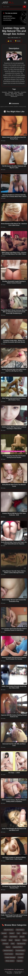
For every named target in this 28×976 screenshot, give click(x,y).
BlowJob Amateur (8, 929)
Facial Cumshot (9, 954)
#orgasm (20, 93)
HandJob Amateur (8, 950)
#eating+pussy (19, 95)
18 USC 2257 (18, 973)
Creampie (5, 943)
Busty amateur (19, 954)
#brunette (17, 92)
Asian (12, 943)
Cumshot (20, 957)
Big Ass (8, 947)
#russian (7, 93)
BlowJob (17, 940)
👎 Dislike (18, 41)
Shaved (22, 936)
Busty (10, 940)
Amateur (12, 933)
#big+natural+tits (9, 95)
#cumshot (23, 92)
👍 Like (10, 41)
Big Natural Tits (21, 943)
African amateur (10, 960)
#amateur (4, 92)
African (24, 933)
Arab (5, 936)
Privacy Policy (8, 971)
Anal (18, 933)
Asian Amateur (20, 929)
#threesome (14, 96)
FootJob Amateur (20, 950)
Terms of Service (18, 971)
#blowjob (11, 92)
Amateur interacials (10, 957)
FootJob (4, 940)
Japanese (19, 960)
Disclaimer (9, 973)
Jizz (8, 2)
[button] (25, 2)
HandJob (4, 933)
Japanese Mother (17, 947)
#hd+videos (14, 93)
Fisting (24, 940)
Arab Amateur (13, 936)
